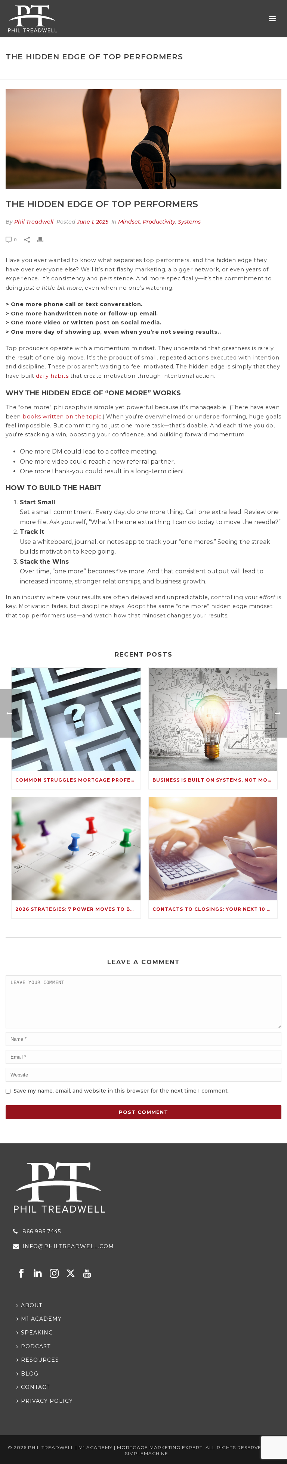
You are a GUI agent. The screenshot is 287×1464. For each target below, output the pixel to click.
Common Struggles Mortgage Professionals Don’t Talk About (78, 780)
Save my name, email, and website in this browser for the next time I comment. (121, 1090)
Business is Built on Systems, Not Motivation (215, 780)
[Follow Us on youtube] (87, 1273)
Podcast (35, 1346)
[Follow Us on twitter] (70, 1273)
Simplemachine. (147, 1453)
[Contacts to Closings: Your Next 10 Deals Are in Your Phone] (213, 849)
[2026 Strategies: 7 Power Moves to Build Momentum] (76, 849)
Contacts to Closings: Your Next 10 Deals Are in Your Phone (215, 909)
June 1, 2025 (92, 221)
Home (144, 72)
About (31, 1305)
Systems (189, 221)
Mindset (129, 221)
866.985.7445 (41, 1231)
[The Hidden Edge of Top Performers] (143, 139)
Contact (35, 1387)
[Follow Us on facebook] (21, 1273)
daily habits (52, 376)
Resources (40, 1359)
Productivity (159, 221)
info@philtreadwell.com (68, 1246)
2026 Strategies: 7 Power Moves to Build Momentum (78, 909)
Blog (163, 72)
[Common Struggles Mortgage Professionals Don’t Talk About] (76, 719)
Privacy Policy (47, 1401)
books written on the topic (61, 416)
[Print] (44, 239)
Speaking (37, 1332)
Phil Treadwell (33, 221)
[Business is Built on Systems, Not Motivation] (213, 719)
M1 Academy (41, 1318)
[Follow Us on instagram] (54, 1273)
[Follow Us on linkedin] (37, 1273)
